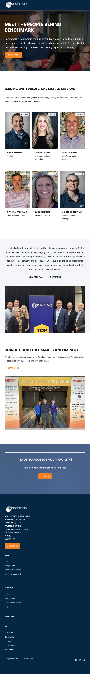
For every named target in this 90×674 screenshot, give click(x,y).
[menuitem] (28, 659)
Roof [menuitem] (7, 555)
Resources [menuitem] (9, 649)
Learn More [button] (13, 368)
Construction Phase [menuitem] (13, 570)
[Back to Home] (16, 5)
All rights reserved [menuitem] (11, 658)
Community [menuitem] (10, 645)
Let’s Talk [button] (13, 54)
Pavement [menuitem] (9, 588)
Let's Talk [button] (45, 476)
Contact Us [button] (12, 546)
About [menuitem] (7, 626)
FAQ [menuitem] (6, 578)
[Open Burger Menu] (84, 5)
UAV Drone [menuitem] (9, 616)
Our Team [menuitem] (9, 633)
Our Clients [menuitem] (9, 637)
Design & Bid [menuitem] (10, 565)
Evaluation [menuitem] (9, 561)
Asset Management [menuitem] (13, 574)
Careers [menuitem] (8, 641)
